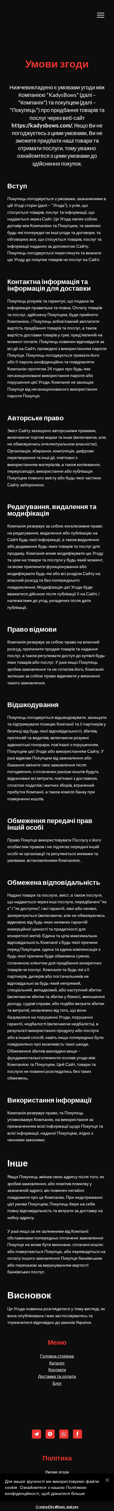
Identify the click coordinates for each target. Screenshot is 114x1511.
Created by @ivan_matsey (57, 1506)
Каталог (57, 1362)
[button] (36, 1434)
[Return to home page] (37, 15)
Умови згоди (57, 1471)
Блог (57, 1383)
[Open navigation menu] (101, 15)
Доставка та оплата (57, 1376)
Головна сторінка (57, 1355)
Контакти (57, 1369)
